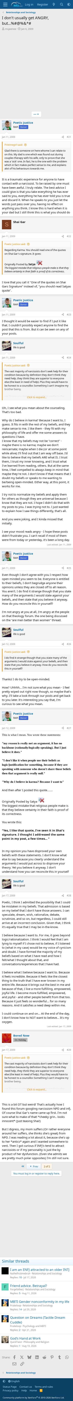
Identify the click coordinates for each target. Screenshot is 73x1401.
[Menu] (5, 4)
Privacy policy (10, 1390)
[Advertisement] (36, 71)
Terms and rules (44, 1386)
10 (20, 1277)
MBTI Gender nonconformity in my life (39, 1301)
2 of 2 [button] (47, 1166)
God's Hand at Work (25, 1338)
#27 (69, 728)
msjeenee (10, 29)
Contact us (25, 1386)
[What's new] (54, 4)
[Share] (62, 137)
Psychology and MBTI (34, 1326)
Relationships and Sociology (47, 1273)
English (15, 1381)
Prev (35, 1166)
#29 (69, 1050)
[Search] (61, 4)
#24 (69, 357)
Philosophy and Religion (36, 1342)
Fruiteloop (15, 1305)
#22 (69, 236)
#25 (69, 568)
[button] (68, 4)
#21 (69, 137)
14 (20, 1309)
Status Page (10, 1386)
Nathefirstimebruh (20, 1273)
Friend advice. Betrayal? (28, 1285)
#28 (69, 895)
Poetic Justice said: (15, 244)
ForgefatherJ (17, 1289)
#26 (69, 644)
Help (24, 1390)
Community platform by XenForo (33, 1397)
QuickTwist (16, 1342)
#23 (69, 314)
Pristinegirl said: (13, 144)
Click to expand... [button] (37, 397)
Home (33, 1390)
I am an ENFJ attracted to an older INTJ (39, 1269)
